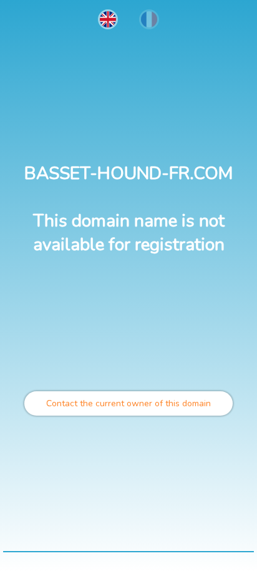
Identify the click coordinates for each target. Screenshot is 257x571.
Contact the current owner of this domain (128, 403)
